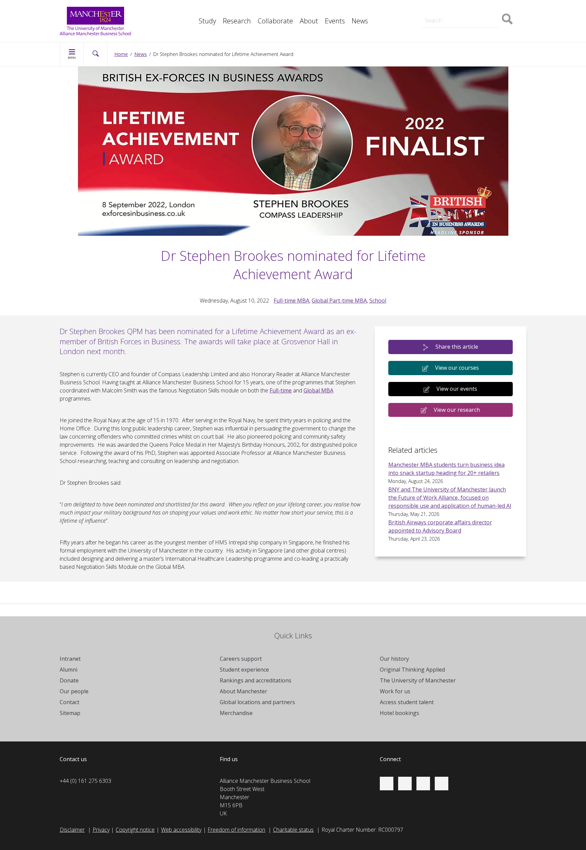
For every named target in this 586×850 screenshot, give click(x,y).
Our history (394, 658)
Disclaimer (72, 829)
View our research (457, 409)
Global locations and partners (257, 702)
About (309, 20)
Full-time (281, 390)
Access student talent (407, 702)
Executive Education (324, 9)
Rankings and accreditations (255, 680)
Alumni (68, 669)
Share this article (456, 346)
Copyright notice (135, 829)
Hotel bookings (399, 713)
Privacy (101, 829)
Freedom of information (236, 829)
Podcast (193, 24)
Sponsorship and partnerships (452, 9)
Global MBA (318, 390)
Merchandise (236, 713)
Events (335, 20)
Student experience (244, 669)
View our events (456, 388)
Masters (426, 9)
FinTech (192, 24)
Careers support (241, 658)
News (360, 20)
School (377, 300)
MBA (189, 9)
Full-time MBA (291, 300)
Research (237, 20)
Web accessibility (181, 829)
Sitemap (70, 713)
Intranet (70, 658)
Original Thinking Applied (412, 669)
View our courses (457, 367)
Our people (74, 691)
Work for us (395, 691)
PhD (421, 9)
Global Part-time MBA (339, 300)
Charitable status (293, 829)
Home (121, 54)
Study (207, 20)
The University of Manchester (418, 680)
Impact (191, 9)
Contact (69, 702)
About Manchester (243, 691)
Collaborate (275, 20)
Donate (69, 680)
